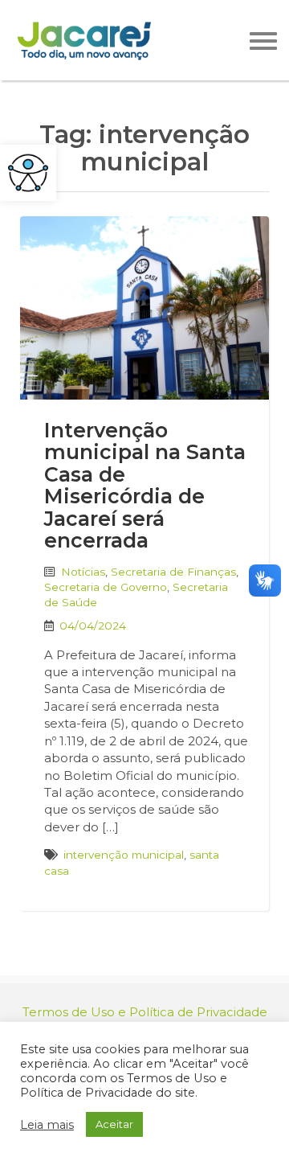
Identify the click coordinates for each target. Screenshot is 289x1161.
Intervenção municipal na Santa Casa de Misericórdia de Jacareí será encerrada (145, 485)
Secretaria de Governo (105, 586)
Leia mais (47, 1125)
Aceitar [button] (114, 1124)
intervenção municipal (123, 854)
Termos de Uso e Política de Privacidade (144, 1011)
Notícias (83, 571)
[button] (28, 173)
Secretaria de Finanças (173, 571)
